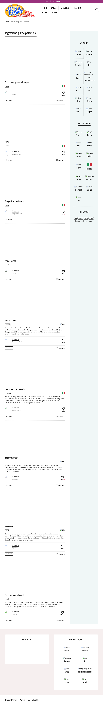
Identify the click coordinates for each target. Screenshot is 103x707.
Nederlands (78, 190)
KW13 (78, 78)
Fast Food (8, 265)
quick (91, 218)
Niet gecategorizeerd (85, 672)
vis (86, 221)
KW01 (80, 218)
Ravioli (7, 142)
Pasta (7, 86)
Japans (78, 179)
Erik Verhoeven (15, 92)
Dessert (78, 55)
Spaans (89, 190)
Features (77, 8)
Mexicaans (89, 179)
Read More (9, 100)
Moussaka (9, 526)
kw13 (86, 218)
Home (7, 22)
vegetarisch (79, 221)
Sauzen (89, 101)
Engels (89, 135)
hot (76, 218)
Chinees (78, 135)
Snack (78, 112)
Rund (7, 530)
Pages (56, 13)
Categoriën (65, 8)
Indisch (89, 156)
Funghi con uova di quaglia (15, 389)
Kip (89, 65)
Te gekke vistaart (11, 458)
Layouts (45, 13)
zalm (90, 221)
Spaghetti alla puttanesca (14, 201)
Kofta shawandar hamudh (14, 595)
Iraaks (78, 168)
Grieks (89, 146)
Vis (6, 462)
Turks (78, 201)
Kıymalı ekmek (10, 261)
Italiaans (89, 169)
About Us (35, 700)
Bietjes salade (10, 320)
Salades (8, 324)
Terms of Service (11, 700)
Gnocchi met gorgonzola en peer (17, 82)
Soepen (89, 112)
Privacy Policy (25, 700)
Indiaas (78, 156)
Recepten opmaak (50, 8)
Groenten (8, 393)
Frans (78, 146)
